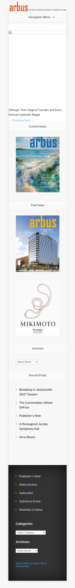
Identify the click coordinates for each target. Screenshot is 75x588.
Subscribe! (26, 493)
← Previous (16, 120)
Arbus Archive (28, 484)
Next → (29, 120)
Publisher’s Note (30, 415)
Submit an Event (29, 501)
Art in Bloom (27, 437)
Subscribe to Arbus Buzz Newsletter (31, 565)
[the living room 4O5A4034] (38, 33)
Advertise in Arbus (31, 509)
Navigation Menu (39, 17)
